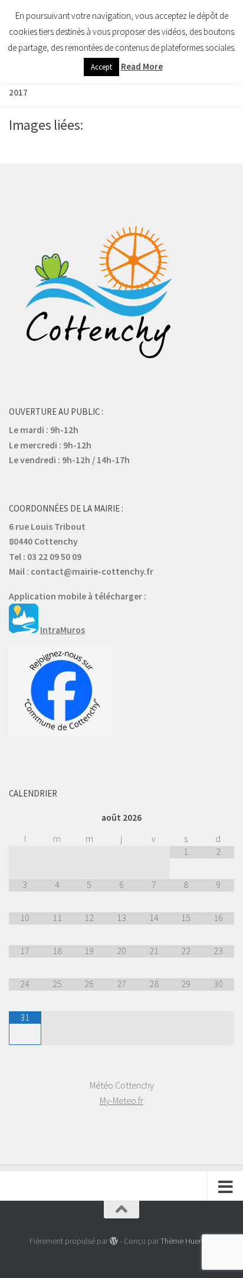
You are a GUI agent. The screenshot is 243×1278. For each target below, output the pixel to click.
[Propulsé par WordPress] (114, 1241)
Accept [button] (101, 67)
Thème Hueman (187, 1241)
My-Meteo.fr (121, 1100)
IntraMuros (62, 629)
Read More (142, 66)
